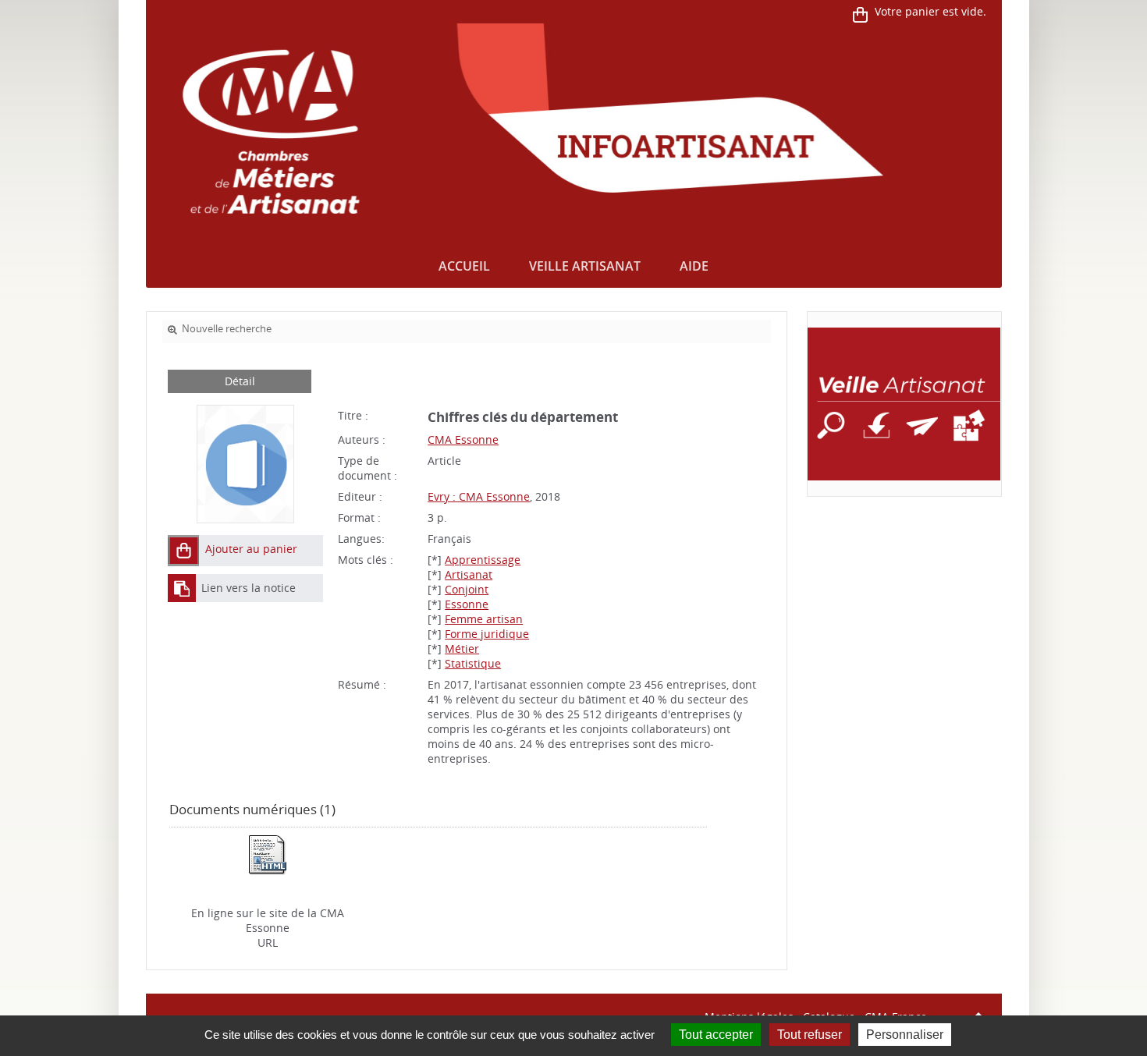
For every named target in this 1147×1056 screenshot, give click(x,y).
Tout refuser (809, 1034)
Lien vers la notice (248, 587)
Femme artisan (484, 618)
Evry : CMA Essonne (479, 496)
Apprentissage (482, 559)
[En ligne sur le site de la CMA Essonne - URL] (267, 853)
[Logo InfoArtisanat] (904, 404)
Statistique (473, 663)
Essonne (466, 604)
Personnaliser (904, 1034)
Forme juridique (487, 633)
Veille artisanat (585, 266)
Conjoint (466, 589)
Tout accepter (716, 1034)
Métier (462, 648)
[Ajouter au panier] (183, 550)
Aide (694, 266)
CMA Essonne (463, 439)
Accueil (464, 266)
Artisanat (468, 574)
